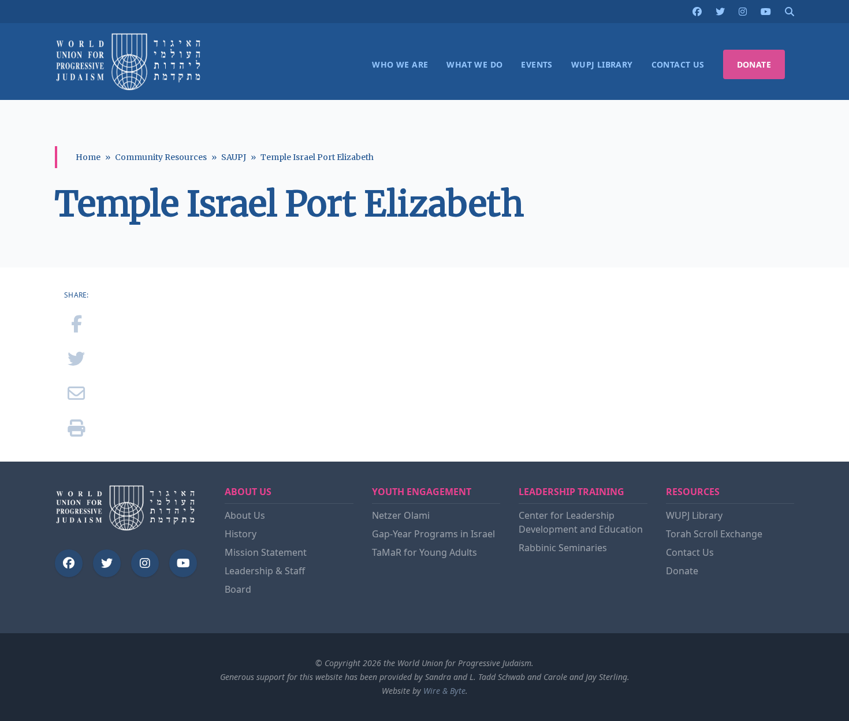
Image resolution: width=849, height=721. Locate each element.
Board (238, 589)
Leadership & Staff (265, 570)
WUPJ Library (694, 515)
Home (88, 157)
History (240, 533)
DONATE (754, 64)
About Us (245, 515)
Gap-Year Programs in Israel (433, 533)
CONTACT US (678, 64)
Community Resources (161, 157)
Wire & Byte (444, 690)
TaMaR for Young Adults (424, 552)
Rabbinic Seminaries (563, 547)
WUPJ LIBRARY (602, 64)
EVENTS (536, 64)
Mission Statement (266, 552)
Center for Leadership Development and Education (581, 522)
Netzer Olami (401, 515)
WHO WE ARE (400, 64)
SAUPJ (233, 157)
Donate (682, 570)
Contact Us (690, 552)
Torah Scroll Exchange (714, 533)
